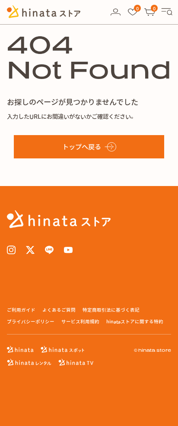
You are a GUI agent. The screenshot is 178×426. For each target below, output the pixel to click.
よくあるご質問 (59, 309)
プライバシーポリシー (30, 321)
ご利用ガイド (21, 309)
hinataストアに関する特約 (134, 321)
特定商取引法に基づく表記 (111, 309)
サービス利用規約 (80, 321)
